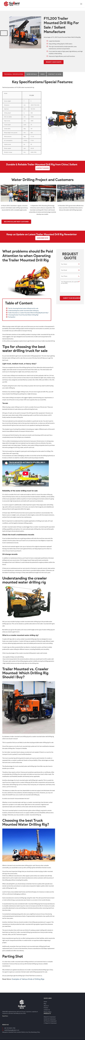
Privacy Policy (47, 1012)
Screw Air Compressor (50, 1019)
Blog (45, 1003)
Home (45, 1001)
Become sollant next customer (16, 221)
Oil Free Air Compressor (50, 1021)
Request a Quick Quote (53, 62)
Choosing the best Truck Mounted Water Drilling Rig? (23, 315)
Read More (5, 1016)
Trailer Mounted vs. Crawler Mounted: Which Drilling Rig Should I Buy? (28, 312)
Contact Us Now (42, 168)
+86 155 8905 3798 (9, 1028)
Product (46, 1007)
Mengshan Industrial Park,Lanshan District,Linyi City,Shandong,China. (21, 1032)
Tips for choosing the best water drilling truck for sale (23, 308)
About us (46, 1005)
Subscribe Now (42, 238)
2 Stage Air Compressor (50, 1023)
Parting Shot (11, 317)
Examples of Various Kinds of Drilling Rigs (28, 979)
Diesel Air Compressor (50, 1017)
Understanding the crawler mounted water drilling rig (23, 310)
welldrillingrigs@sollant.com (11, 1030)
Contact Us (47, 1009)
